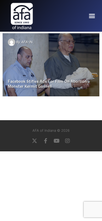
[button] (92, 16)
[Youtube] (56, 140)
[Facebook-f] (45, 140)
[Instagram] (67, 140)
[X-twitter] (34, 140)
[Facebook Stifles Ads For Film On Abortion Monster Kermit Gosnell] (51, 64)
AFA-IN (27, 42)
